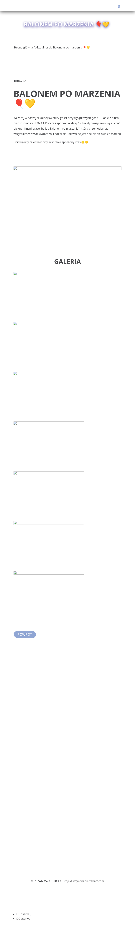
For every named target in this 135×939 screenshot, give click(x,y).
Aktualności (43, 47)
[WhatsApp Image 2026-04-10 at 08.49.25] (49, 618)
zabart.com (96, 881)
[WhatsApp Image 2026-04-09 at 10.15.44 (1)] (49, 319)
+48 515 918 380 (28, 708)
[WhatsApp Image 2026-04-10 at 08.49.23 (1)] (49, 519)
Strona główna (23, 47)
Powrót (24, 634)
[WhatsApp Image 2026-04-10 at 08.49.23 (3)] (49, 568)
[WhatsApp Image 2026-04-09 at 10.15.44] (49, 419)
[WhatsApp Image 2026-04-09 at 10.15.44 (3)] (49, 369)
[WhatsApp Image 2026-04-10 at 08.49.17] (49, 469)
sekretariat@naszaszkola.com (33, 702)
